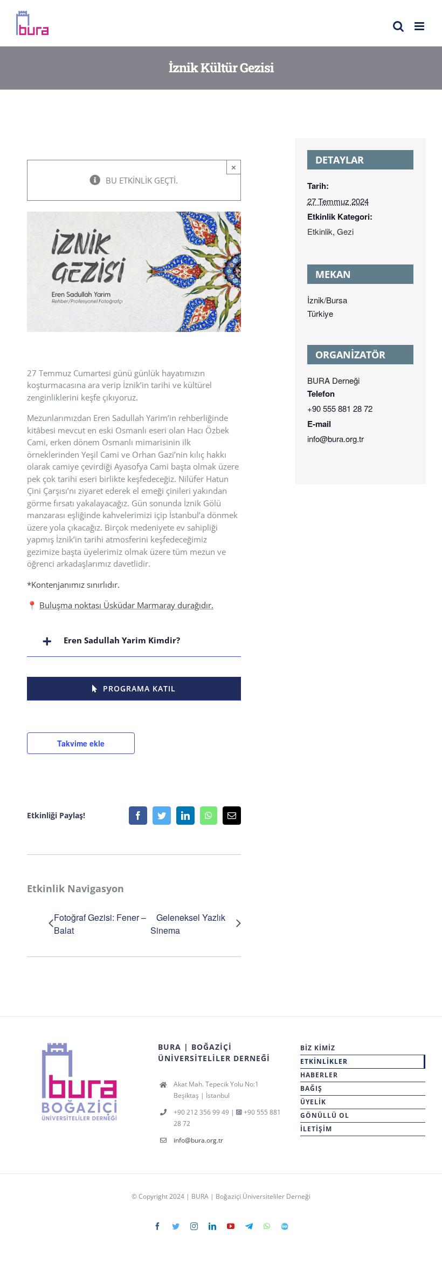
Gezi (345, 231)
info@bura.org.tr (198, 1140)
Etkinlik (320, 231)
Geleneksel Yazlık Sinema (187, 923)
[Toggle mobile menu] (420, 26)
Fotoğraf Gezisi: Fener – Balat (100, 923)
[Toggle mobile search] (398, 26)
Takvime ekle (81, 743)
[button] (134, 642)
